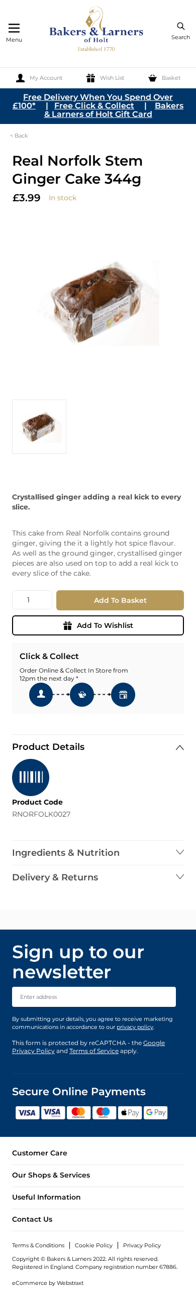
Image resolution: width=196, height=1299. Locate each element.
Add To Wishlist (105, 625)
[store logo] (97, 30)
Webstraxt (70, 1282)
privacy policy (135, 1026)
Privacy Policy (142, 1245)
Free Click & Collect (94, 105)
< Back (19, 135)
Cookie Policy (94, 1245)
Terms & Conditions (38, 1245)
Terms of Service (94, 1051)
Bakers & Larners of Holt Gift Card (114, 110)
